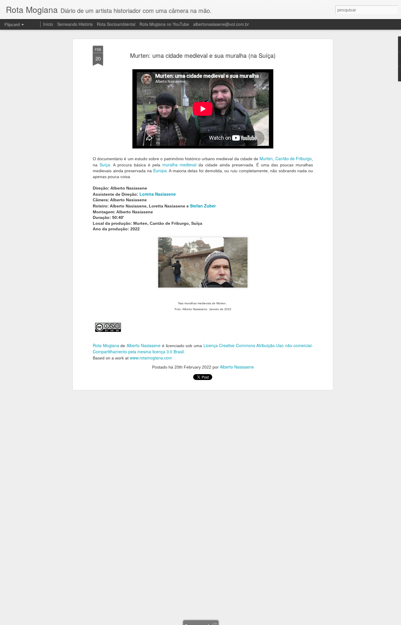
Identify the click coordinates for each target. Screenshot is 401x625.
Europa (160, 170)
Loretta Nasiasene (157, 194)
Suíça (105, 165)
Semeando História (75, 24)
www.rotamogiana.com (151, 358)
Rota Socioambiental (116, 24)
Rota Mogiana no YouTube (164, 24)
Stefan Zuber (203, 206)
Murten (266, 158)
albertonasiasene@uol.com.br (221, 24)
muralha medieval (179, 165)
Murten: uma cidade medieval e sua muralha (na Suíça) (203, 55)
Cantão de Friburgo (293, 158)
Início (48, 24)
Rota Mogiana (106, 345)
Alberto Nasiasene (144, 345)
